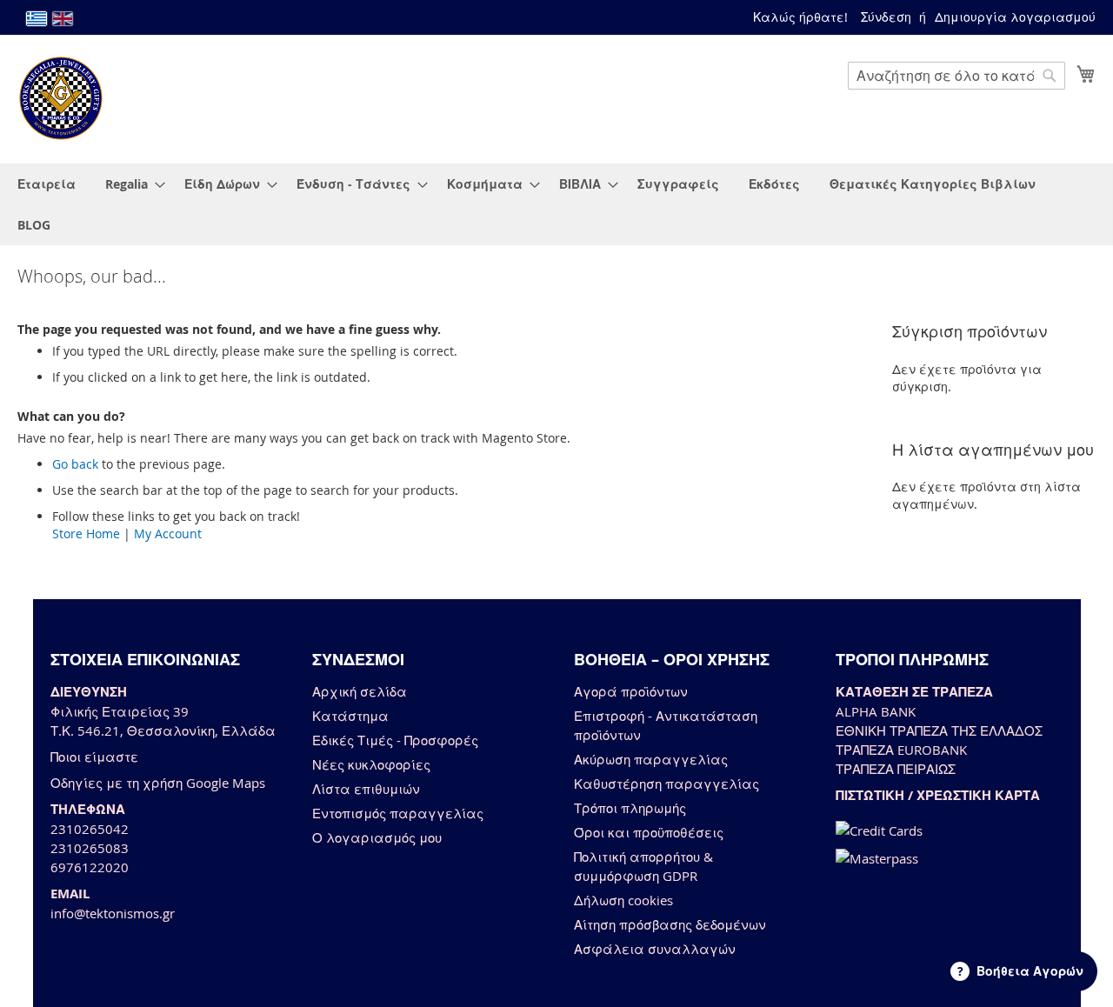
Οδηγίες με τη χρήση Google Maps (157, 782)
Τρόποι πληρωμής (630, 808)
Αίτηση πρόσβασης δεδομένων (670, 924)
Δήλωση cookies (623, 900)
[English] (62, 18)
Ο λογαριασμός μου (377, 837)
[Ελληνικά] (36, 18)
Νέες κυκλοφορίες (371, 764)
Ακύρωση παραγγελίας (651, 759)
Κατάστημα (350, 715)
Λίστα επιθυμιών (366, 788)
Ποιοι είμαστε (94, 756)
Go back (75, 464)
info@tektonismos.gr (112, 913)
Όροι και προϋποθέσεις (648, 832)
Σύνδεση (886, 17)
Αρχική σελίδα (359, 691)
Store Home (86, 533)
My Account (168, 533)
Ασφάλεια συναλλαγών (655, 948)
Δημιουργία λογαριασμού (1015, 17)
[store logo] (60, 98)
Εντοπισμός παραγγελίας (397, 813)
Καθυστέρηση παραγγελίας (666, 783)
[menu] (556, 204)
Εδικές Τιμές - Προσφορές (395, 740)
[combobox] (956, 76)
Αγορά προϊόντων (631, 691)
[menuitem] (46, 183)
